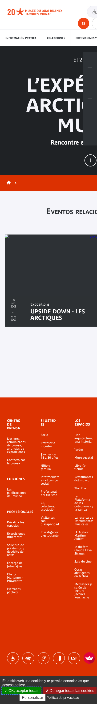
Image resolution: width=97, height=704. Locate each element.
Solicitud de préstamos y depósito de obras (15, 550)
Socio (44, 435)
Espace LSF (74, 658)
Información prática (20, 38)
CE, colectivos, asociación (48, 506)
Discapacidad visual (28, 658)
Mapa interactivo (90, 122)
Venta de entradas (90, 60)
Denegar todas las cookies (71, 691)
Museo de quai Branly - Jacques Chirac (40, 12)
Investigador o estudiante (50, 534)
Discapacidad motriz (13, 658)
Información (90, 75)
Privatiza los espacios (15, 524)
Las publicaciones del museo (16, 493)
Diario (90, 91)
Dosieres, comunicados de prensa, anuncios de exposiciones (16, 445)
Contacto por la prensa (16, 461)
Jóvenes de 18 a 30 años (49, 456)
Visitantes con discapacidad (50, 521)
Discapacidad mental (59, 658)
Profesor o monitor (48, 444)
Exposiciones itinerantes (16, 535)
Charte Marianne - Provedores (15, 578)
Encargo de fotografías (15, 564)
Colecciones (56, 38)
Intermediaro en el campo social (50, 480)
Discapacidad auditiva (43, 658)
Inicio (7, 183)
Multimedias (90, 106)
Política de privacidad (62, 697)
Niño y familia (46, 467)
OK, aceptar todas (23, 691)
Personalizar (32, 697)
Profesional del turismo (49, 493)
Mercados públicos (14, 590)
